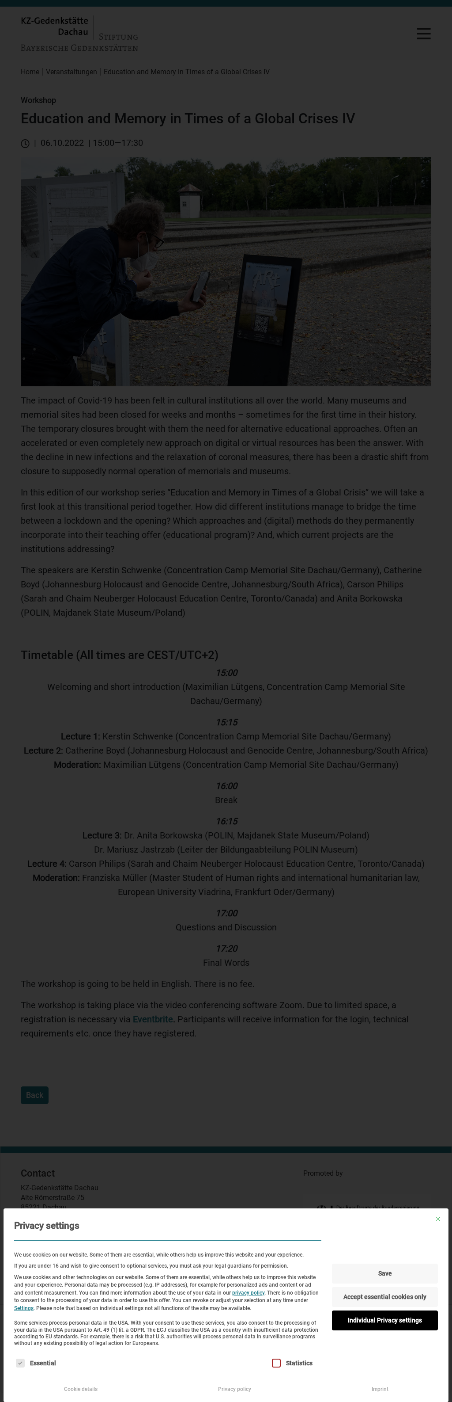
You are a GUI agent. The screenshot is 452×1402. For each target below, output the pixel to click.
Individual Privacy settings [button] (385, 1320)
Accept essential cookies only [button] (384, 1296)
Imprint (380, 1389)
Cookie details (81, 1389)
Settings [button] (24, 1308)
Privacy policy (234, 1389)
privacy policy (248, 1293)
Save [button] (385, 1273)
